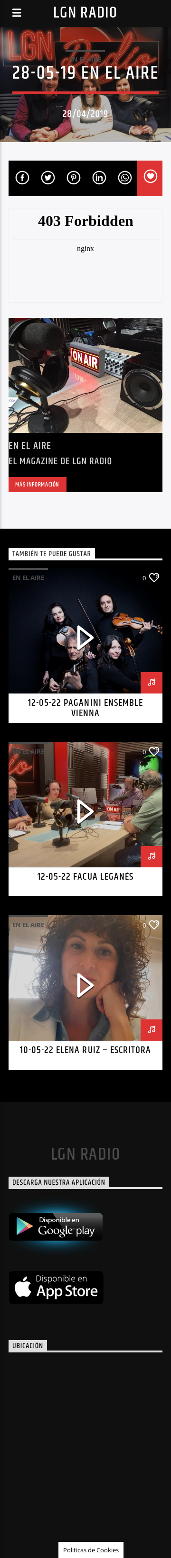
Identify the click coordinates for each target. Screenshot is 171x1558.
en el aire (85, 59)
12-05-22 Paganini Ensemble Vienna (85, 708)
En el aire (30, 446)
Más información (37, 484)
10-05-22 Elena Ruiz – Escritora (85, 1050)
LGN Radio (85, 13)
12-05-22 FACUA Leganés (85, 876)
